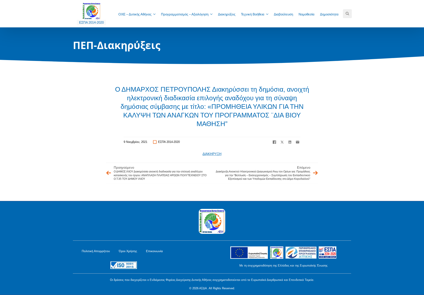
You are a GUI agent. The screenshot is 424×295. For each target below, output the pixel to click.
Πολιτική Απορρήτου (96, 251)
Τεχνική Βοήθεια (252, 14)
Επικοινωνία (154, 251)
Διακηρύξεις (226, 14)
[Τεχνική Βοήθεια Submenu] (268, 14)
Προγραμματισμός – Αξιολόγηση (184, 14)
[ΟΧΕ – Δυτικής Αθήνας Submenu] (155, 14)
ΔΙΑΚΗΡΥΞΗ (212, 154)
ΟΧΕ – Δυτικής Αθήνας (134, 14)
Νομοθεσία (306, 14)
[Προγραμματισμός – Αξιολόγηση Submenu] (212, 14)
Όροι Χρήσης (128, 251)
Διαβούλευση (283, 14)
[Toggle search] (347, 13)
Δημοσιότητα (329, 14)
